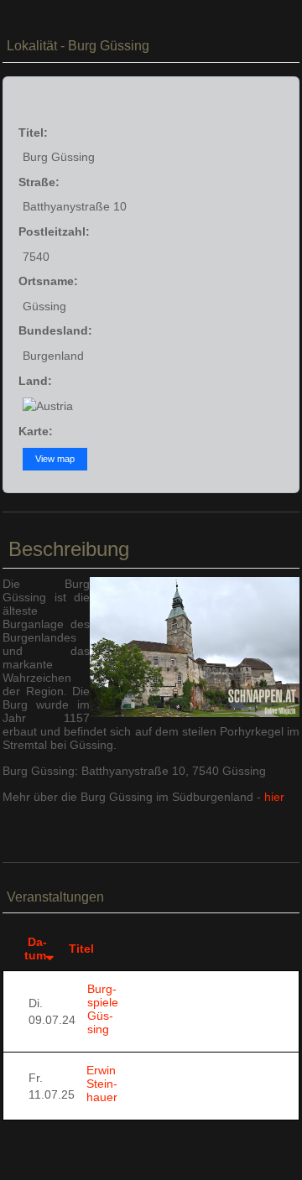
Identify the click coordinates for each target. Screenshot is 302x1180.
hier (274, 796)
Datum (35, 948)
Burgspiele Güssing (102, 1009)
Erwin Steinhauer (101, 1083)
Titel (81, 948)
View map (55, 459)
